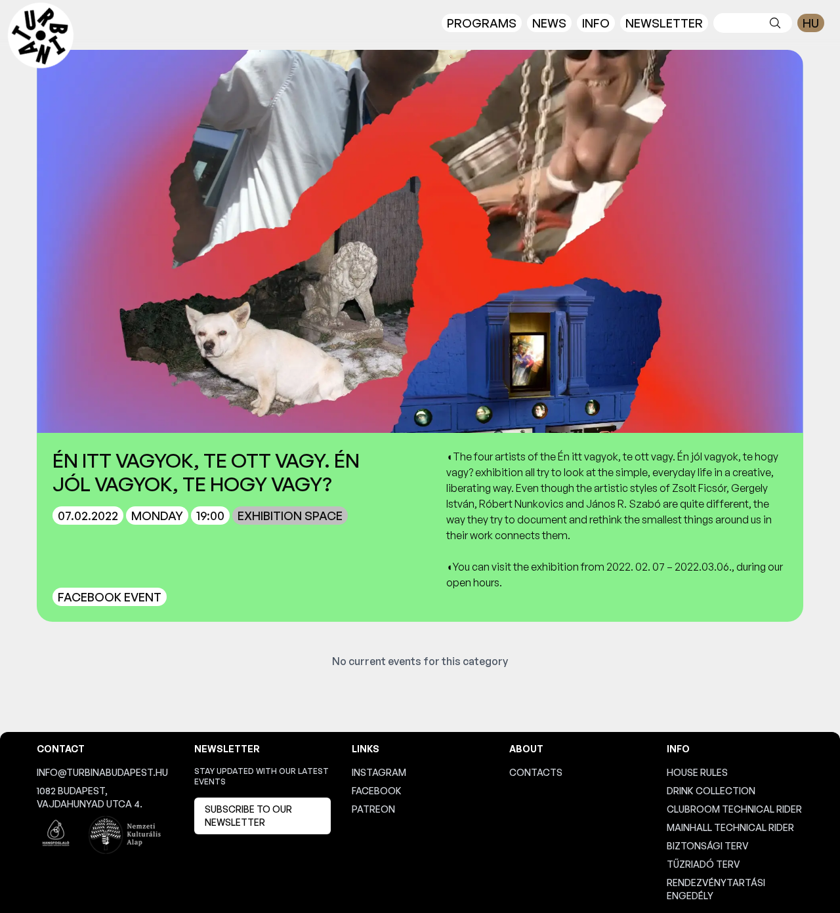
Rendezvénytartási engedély (716, 889)
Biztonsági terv (708, 845)
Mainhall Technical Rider (730, 827)
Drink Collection (711, 790)
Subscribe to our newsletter (248, 815)
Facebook (377, 790)
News (549, 23)
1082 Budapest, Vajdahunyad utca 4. (89, 797)
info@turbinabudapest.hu (102, 772)
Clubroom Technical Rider (734, 809)
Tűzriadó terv (703, 864)
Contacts (535, 772)
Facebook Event (109, 597)
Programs (481, 23)
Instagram (379, 772)
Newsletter (664, 23)
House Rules (697, 772)
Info (596, 23)
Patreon (373, 809)
